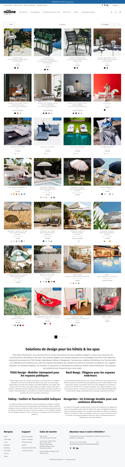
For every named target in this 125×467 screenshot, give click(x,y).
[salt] (11, 194)
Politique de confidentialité (29, 448)
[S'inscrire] (97, 442)
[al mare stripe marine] (19, 241)
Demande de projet (42, 5)
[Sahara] (15, 154)
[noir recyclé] (105, 110)
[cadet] (49, 241)
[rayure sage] (46, 241)
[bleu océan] (20, 325)
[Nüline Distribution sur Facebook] (70, 448)
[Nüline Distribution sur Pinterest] (74, 448)
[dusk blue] (76, 283)
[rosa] (71, 283)
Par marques (35, 12)
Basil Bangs (7, 448)
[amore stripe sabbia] (16, 241)
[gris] (49, 113)
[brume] (18, 154)
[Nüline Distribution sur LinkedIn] (77, 448)
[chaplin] (51, 241)
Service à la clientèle (27, 436)
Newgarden (7, 445)
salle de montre (44, 453)
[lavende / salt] (112, 194)
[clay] (73, 283)
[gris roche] (20, 154)
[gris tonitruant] (18, 325)
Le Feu (6, 442)
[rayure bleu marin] (76, 241)
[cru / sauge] (84, 283)
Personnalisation (88, 12)
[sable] (20, 113)
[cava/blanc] (83, 197)
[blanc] (20, 68)
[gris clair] (48, 324)
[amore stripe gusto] (14, 241)
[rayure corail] (107, 241)
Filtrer (11, 24)
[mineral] (24, 194)
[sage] (22, 194)
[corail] (16, 194)
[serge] (44, 241)
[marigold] (14, 194)
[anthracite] (44, 113)
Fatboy (6, 436)
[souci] (107, 194)
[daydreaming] (41, 197)
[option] (62, 2)
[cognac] (18, 113)
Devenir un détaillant (29, 5)
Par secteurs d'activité (51, 12)
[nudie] (19, 194)
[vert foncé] (18, 68)
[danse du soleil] (49, 197)
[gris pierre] (15, 325)
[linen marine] (22, 241)
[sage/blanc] (75, 197)
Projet (76, 12)
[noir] (15, 68)
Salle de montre (18, 5)
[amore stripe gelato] (11, 241)
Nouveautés (23, 12)
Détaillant (67, 12)
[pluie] (107, 110)
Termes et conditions (27, 450)
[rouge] (23, 325)
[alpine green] (79, 283)
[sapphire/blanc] (77, 197)
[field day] (54, 197)
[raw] (105, 194)
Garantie (24, 445)
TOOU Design (7, 439)
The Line (6, 453)
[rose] (51, 113)
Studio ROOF (7, 450)
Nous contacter (8, 5)
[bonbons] (83, 325)
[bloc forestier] (81, 283)
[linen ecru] (24, 241)
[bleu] (46, 113)
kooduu (6, 456)
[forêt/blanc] (72, 197)
